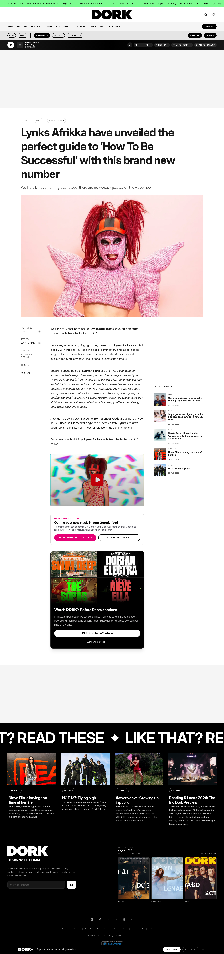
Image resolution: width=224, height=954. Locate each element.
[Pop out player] (129, 44)
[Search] (214, 14)
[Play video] (97, 480)
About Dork (88, 929)
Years (125, 929)
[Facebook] (100, 919)
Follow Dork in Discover (75, 537)
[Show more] (203, 949)
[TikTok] (132, 919)
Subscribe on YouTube (99, 633)
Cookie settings (155, 929)
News (38, 120)
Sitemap (135, 929)
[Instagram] (92, 919)
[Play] (10, 45)
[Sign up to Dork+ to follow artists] (39, 331)
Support (77, 929)
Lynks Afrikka (28, 343)
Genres (116, 929)
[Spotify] (124, 919)
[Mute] (136, 45)
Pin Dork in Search (119, 537)
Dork (23, 331)
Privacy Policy (103, 929)
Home (25, 120)
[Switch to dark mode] (206, 14)
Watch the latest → (97, 641)
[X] (108, 919)
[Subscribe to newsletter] (71, 884)
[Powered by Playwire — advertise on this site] (112, 944)
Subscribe (172, 949)
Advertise (66, 929)
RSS (143, 929)
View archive (209, 853)
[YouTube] (116, 919)
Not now (190, 949)
